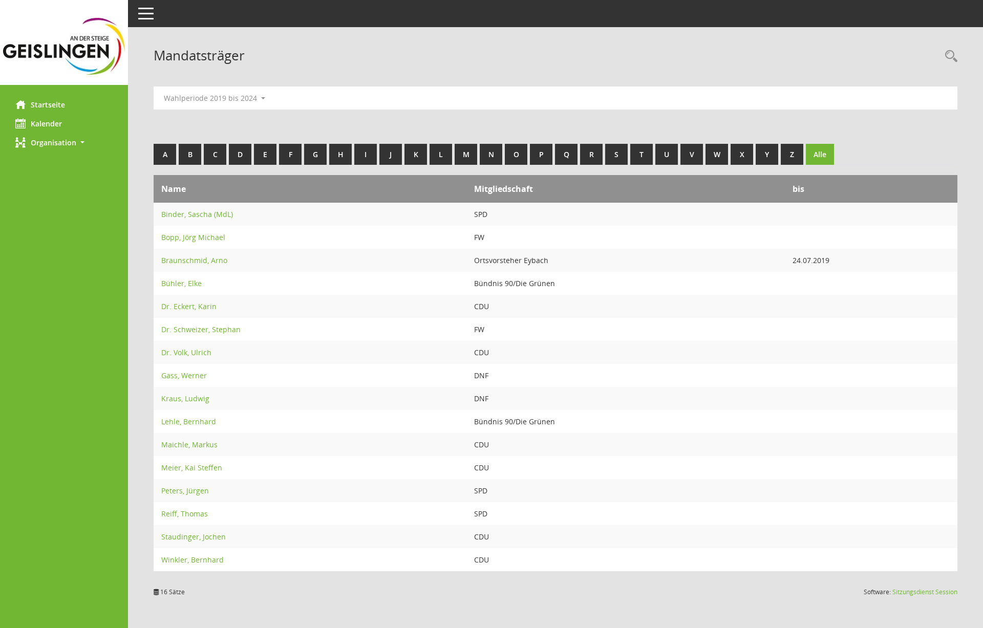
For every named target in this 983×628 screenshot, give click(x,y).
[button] (64, 142)
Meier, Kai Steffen (191, 467)
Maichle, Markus (189, 444)
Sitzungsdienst (924, 592)
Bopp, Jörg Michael (193, 237)
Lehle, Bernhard (188, 421)
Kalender (46, 123)
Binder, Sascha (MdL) (197, 214)
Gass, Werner (184, 375)
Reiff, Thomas (184, 513)
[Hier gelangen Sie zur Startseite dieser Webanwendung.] (64, 46)
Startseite (48, 105)
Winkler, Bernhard (192, 560)
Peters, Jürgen (185, 490)
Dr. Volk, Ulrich (186, 352)
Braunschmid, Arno (194, 260)
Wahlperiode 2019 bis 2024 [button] (211, 98)
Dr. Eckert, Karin (189, 306)
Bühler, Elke (181, 283)
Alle (820, 154)
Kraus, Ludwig (185, 398)
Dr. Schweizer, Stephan (201, 329)
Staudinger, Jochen (193, 537)
